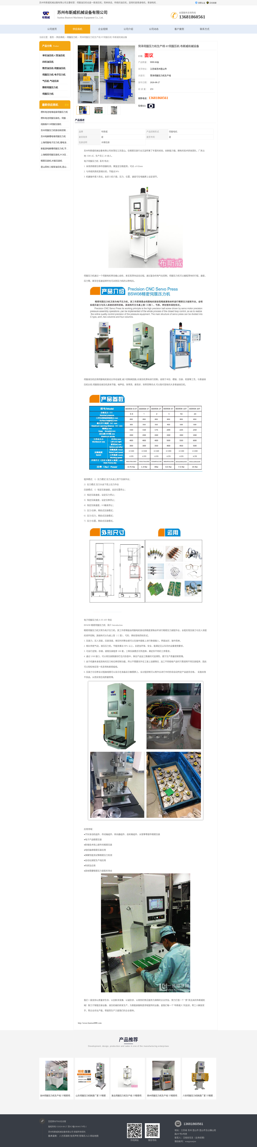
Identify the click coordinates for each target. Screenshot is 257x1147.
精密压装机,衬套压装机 (51, 161)
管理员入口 (84, 1136)
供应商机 (77, 29)
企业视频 (103, 29)
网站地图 (94, 1136)
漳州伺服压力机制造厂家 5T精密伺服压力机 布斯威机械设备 (175, 1096)
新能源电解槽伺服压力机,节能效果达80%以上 (55, 149)
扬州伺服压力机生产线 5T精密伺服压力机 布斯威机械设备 (102, 1096)
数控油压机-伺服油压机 (53, 68)
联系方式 (204, 29)
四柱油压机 (48, 62)
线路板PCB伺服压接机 (51, 124)
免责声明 (74, 1136)
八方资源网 (64, 1136)
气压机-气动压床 (50, 81)
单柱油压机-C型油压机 (53, 55)
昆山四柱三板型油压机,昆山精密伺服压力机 (55, 167)
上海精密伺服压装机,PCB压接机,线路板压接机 (55, 155)
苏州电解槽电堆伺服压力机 (53, 136)
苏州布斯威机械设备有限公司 (60, 1132)
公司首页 (52, 29)
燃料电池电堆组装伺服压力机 (54, 112)
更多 (67, 105)
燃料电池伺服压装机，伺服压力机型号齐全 (55, 118)
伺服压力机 (72, 37)
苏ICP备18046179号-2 (77, 1126)
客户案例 (179, 29)
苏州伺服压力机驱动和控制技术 (55, 130)
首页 (52, 37)
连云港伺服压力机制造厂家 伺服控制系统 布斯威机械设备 (209, 1096)
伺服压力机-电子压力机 (53, 74)
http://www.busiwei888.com (90, 1023)
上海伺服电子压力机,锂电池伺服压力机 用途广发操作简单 (55, 142)
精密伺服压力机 (50, 87)
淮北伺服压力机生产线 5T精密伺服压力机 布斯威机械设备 (67, 1096)
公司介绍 (128, 29)
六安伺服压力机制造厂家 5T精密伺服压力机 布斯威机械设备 (139, 1096)
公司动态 (154, 29)
